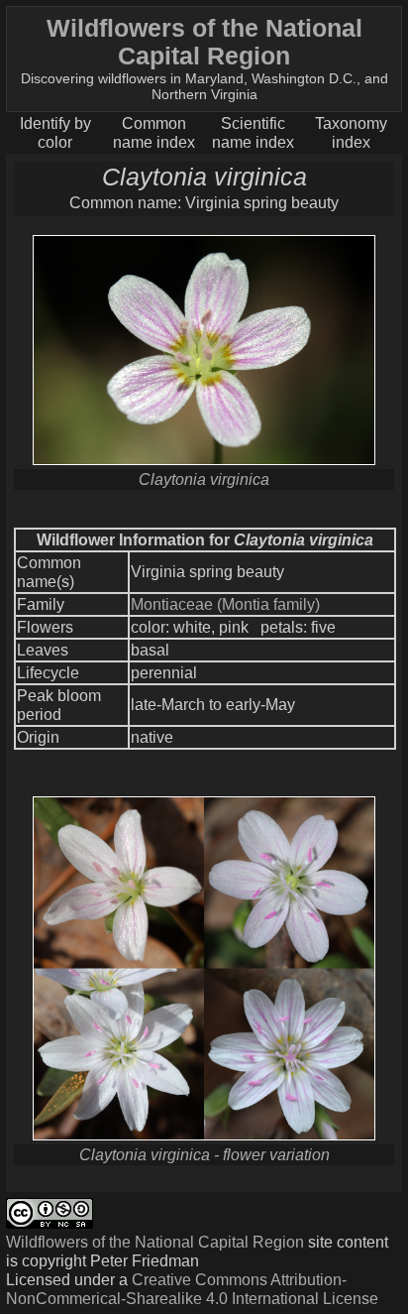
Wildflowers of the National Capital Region (155, 1242)
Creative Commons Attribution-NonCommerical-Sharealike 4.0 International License (192, 1288)
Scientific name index (253, 132)
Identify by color (55, 132)
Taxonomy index (351, 132)
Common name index (154, 132)
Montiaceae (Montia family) (225, 604)
